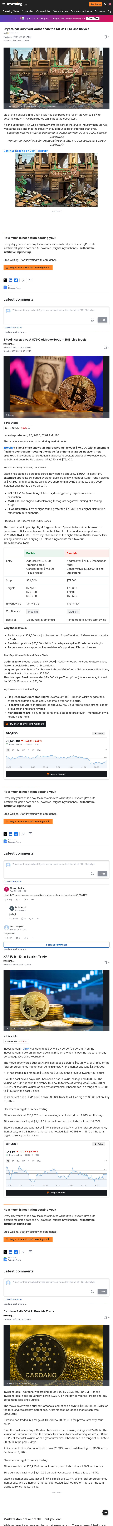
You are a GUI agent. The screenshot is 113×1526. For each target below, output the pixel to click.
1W (13, 766)
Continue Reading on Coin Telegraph (26, 150)
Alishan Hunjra (17, 904)
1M (18, 766)
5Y (33, 766)
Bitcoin (8, 463)
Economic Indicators (81, 11)
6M (23, 766)
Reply (9, 915)
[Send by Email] (30, 296)
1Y (28, 766)
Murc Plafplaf (16, 942)
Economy (100, 11)
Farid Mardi (20, 923)
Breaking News (11, 11)
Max (39, 766)
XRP (26, 1064)
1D (8, 766)
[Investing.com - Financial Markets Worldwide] (17, 4)
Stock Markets (60, 11)
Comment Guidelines (13, 343)
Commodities (43, 11)
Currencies (27, 11)
